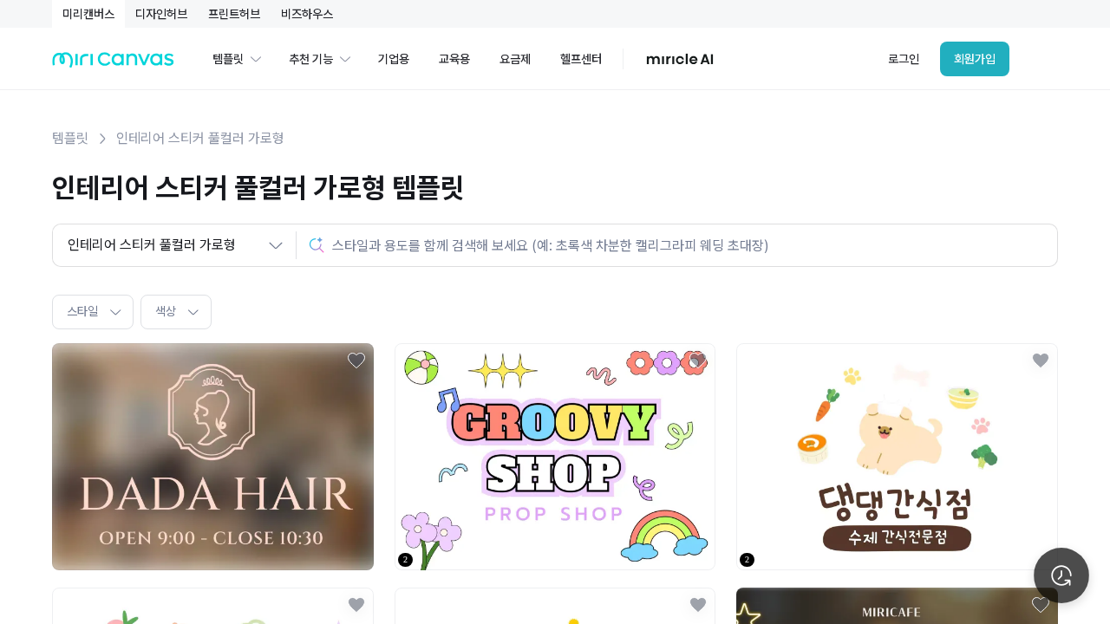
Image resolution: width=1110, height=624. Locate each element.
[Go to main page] (113, 63)
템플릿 (70, 138)
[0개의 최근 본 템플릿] (1061, 575)
